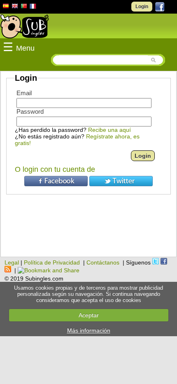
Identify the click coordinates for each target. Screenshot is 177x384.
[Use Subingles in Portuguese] (24, 7)
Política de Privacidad (52, 262)
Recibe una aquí (109, 129)
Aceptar (89, 315)
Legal (12, 262)
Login (141, 6)
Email (24, 92)
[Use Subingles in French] (33, 7)
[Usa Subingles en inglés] (15, 7)
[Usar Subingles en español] (5, 7)
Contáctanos (102, 262)
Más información (88, 330)
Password (30, 111)
